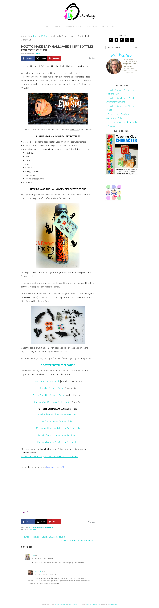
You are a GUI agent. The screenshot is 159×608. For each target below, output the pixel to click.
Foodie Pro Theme (61, 605)
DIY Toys (32, 527)
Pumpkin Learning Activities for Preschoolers (58, 442)
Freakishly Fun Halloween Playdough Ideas (57, 414)
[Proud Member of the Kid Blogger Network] (113, 201)
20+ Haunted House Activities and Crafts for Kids (58, 428)
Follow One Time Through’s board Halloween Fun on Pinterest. (49, 456)
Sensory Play (49, 527)
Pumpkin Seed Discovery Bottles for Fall (52, 402)
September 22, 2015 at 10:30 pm (42, 559)
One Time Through (79, 11)
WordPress (113, 605)
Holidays (38, 527)
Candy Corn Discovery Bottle (47, 381)
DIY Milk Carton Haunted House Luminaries (58, 435)
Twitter (62, 466)
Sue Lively (38, 571)
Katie (33, 556)
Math (42, 527)
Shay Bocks (73, 605)
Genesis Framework (93, 605)
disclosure (74, 129)
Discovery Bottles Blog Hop (58, 365)
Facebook (50, 466)
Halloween (33, 529)
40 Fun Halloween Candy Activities (57, 421)
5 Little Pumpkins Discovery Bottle (48, 395)
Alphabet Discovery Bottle (51, 388)
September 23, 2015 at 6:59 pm (45, 574)
